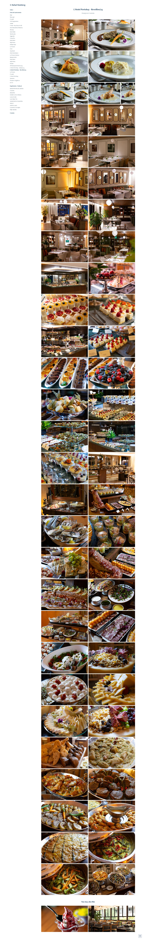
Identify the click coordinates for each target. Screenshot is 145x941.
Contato (12, 113)
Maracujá (12, 17)
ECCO (11, 82)
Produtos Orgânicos (15, 80)
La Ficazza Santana (14, 55)
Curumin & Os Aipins (15, 107)
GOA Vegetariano (14, 21)
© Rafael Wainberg (17, 5)
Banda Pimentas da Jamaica (16, 88)
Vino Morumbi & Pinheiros (16, 27)
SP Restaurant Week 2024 (16, 65)
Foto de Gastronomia (15, 12)
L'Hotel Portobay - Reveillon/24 (18, 70)
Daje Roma (12, 42)
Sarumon (12, 78)
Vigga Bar (12, 36)
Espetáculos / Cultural (16, 86)
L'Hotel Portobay (14, 76)
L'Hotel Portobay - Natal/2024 (17, 68)
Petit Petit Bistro (14, 53)
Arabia (11, 23)
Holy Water (12, 40)
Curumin (12, 90)
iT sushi (12, 19)
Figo (11, 15)
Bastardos (12, 93)
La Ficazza (12, 46)
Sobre (11, 10)
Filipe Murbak (13, 109)
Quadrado (12, 51)
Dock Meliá (12, 32)
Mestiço (12, 30)
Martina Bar (13, 34)
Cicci (11, 49)
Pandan (11, 63)
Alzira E (12, 103)
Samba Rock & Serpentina (16, 101)
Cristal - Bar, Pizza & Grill (16, 25)
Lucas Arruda (13, 97)
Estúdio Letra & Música (15, 95)
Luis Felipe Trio (13, 99)
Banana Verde (13, 57)
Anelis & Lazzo (13, 105)
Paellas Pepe (13, 44)
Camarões (12, 38)
